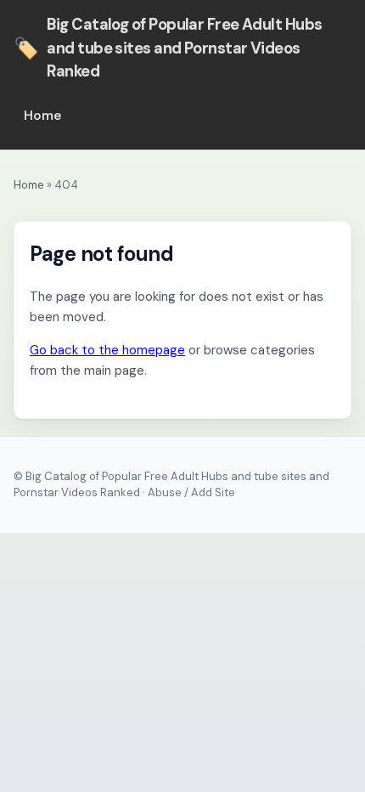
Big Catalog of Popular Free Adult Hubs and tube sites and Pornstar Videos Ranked (168, 48)
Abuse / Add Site (191, 492)
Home (43, 115)
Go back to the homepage (107, 350)
